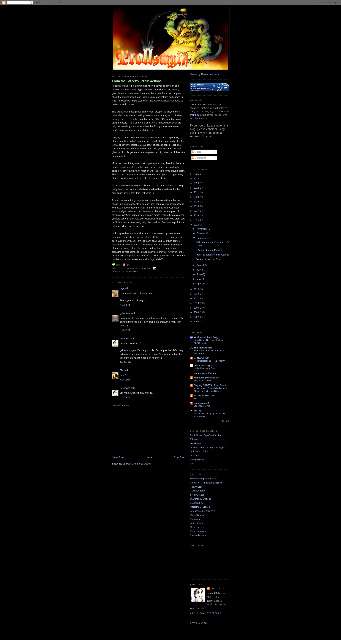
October (201, 233)
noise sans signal (203, 365)
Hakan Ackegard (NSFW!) (203, 478)
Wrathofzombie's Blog (206, 337)
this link (195, 132)
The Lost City (127, 119)
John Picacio (196, 523)
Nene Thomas (197, 527)
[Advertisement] (138, 431)
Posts (197, 151)
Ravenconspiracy (210, 74)
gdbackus (125, 313)
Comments (200, 157)
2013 (196, 289)
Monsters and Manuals (206, 377)
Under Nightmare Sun (204, 368)
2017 (196, 211)
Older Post (179, 457)
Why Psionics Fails (203, 380)
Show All (225, 421)
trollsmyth (125, 338)
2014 (196, 224)
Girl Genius (196, 443)
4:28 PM (125, 380)
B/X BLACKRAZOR (204, 395)
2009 (196, 307)
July (199, 269)
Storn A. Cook (197, 494)
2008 (196, 312)
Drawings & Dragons (200, 499)
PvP (192, 463)
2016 (196, 215)
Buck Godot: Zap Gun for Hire (205, 435)
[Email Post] (154, 268)
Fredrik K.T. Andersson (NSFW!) (206, 482)
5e (122, 271)
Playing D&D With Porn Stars (210, 385)
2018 (196, 206)
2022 (196, 187)
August (201, 265)
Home (149, 457)
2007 (196, 317)
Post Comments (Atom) (138, 463)
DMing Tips (132, 271)
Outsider (194, 455)
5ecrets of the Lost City (208, 259)
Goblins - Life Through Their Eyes (207, 447)
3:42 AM (125, 305)
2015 (196, 220)
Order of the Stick (199, 451)
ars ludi (198, 410)
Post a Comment (120, 405)
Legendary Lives (202, 406)
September (203, 238)
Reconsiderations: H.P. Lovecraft (209, 361)
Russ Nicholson (198, 515)
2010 (196, 303)
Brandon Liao (197, 503)
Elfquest (194, 439)
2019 (196, 201)
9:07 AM (125, 330)
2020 (196, 197)
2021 (196, 192)
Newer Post (118, 457)
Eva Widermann (198, 535)
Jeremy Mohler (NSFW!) (202, 511)
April (199, 283)
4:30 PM (125, 397)
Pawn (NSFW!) (197, 459)
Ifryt (122, 288)
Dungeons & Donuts (205, 373)
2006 (196, 321)
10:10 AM (125, 362)
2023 (196, 183)
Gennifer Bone (197, 490)
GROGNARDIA (201, 358)
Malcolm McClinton (200, 507)
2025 (196, 174)
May (199, 279)
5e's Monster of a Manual (209, 250)
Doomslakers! (201, 403)
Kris (195, 398)
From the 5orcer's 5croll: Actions (137, 81)
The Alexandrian (203, 347)
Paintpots (195, 519)
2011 (196, 298)
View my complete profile (205, 613)
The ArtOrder (196, 486)
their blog (194, 115)
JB (121, 370)
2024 (196, 178)
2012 (196, 294)
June (199, 274)
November (202, 228)
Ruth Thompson (198, 531)
